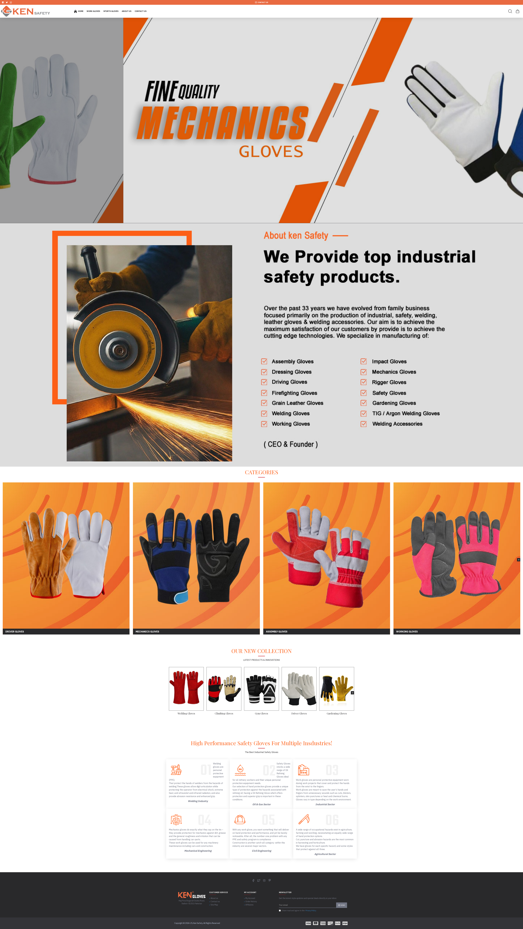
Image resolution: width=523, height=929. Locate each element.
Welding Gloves (186, 713)
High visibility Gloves (224, 713)
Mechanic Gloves (299, 713)
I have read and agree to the (299, 910)
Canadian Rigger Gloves (336, 713)
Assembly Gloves (261, 713)
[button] (4, 559)
